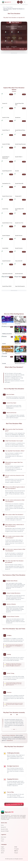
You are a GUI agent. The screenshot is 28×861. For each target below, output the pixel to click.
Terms (2, 841)
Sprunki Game (10, 7)
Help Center (3, 837)
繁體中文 (16, 850)
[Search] (18, 2)
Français (16, 852)
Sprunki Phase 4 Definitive (8, 735)
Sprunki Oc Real (4, 829)
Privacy (2, 839)
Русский (2, 850)
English (2, 846)
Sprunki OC (10, 740)
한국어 (2, 852)
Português (16, 848)
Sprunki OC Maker (5, 831)
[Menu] (24, 2)
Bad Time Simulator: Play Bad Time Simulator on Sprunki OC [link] (14, 9)
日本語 (15, 846)
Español (2, 848)
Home (4, 7)
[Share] (25, 48)
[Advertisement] (14, 68)
